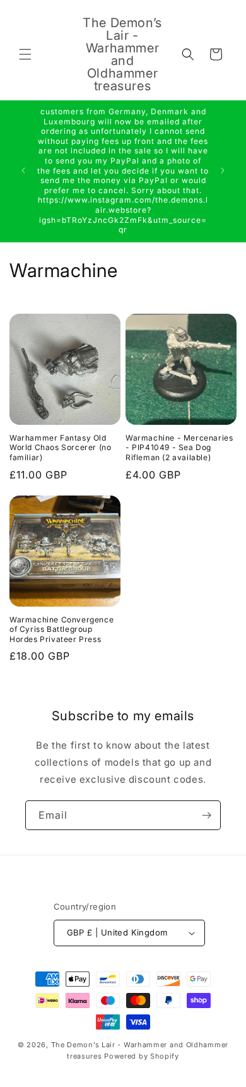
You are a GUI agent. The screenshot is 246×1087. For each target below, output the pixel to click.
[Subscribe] (206, 815)
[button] (25, 54)
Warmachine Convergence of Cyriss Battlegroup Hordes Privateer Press (61, 629)
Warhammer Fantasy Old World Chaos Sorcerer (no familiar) (60, 447)
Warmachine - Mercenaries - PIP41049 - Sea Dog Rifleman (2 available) (179, 447)
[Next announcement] (223, 170)
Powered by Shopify (141, 1056)
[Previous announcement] (23, 170)
